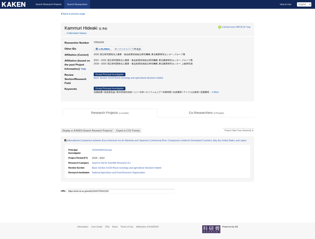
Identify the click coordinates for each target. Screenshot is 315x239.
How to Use (285, 4)
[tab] (110, 113)
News (115, 226)
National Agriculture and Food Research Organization (118, 172)
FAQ (107, 226)
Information (82, 226)
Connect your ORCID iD (234, 27)
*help (248, 27)
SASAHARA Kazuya (102, 150)
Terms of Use (126, 226)
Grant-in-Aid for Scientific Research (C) (111, 163)
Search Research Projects (48, 4)
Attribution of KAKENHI (147, 226)
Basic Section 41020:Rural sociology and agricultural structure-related (128, 78)
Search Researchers (77, 4)
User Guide (96, 226)
